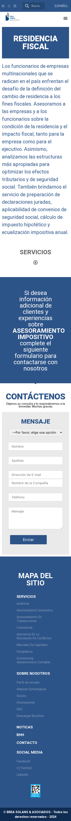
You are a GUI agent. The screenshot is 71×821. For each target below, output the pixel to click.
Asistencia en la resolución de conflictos (34, 636)
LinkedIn (22, 775)
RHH (20, 735)
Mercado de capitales (32, 645)
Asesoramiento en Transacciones (29, 619)
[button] (65, 18)
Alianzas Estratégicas (31, 689)
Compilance (25, 651)
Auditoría (23, 603)
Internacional (26, 702)
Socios (21, 696)
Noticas (25, 727)
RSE (19, 709)
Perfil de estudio (28, 682)
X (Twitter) (24, 768)
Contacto (27, 742)
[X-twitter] (9, 6)
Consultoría (24, 627)
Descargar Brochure (30, 716)
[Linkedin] (15, 6)
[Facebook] (3, 6)
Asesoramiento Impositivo (35, 610)
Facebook (23, 761)
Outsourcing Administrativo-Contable (33, 660)
